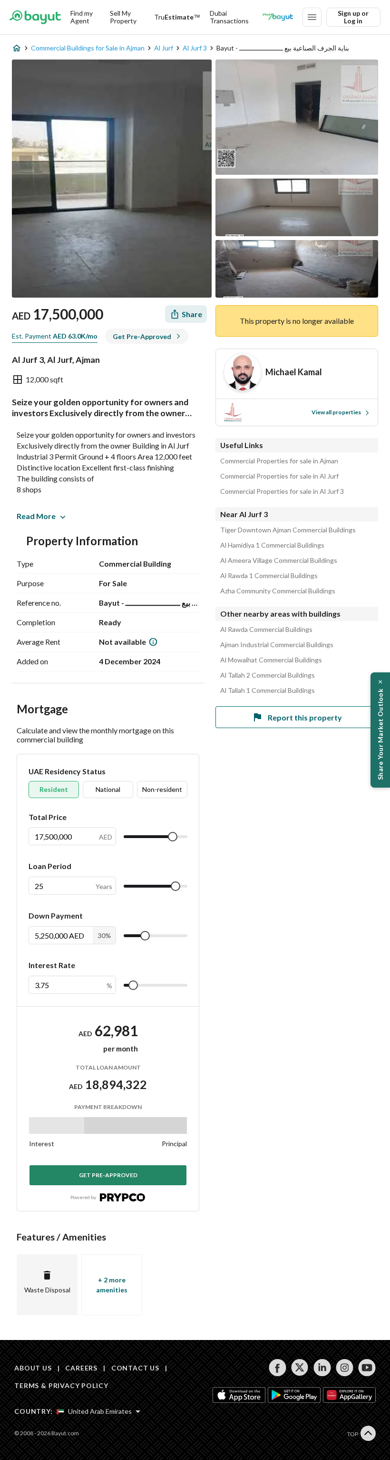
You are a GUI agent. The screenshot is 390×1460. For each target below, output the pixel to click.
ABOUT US (33, 1368)
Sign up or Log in (353, 17)
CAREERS (81, 1368)
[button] (380, 730)
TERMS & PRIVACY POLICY (61, 1385)
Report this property (305, 717)
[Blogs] (278, 17)
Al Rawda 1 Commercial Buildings (269, 576)
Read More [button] (36, 515)
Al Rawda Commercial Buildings (266, 629)
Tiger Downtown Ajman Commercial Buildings (288, 530)
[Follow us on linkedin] (322, 1367)
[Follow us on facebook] (277, 1367)
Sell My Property (123, 17)
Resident (53, 789)
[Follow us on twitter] (300, 1367)
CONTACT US (135, 1368)
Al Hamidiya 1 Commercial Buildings (272, 545)
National (108, 789)
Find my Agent (81, 17)
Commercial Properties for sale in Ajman (279, 461)
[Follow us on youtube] (367, 1367)
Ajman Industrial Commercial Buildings (276, 645)
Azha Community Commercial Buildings (277, 591)
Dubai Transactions (229, 17)
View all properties (336, 412)
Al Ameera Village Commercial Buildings (278, 560)
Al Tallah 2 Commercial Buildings (267, 675)
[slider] (172, 836)
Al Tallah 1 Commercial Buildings (267, 690)
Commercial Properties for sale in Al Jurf (279, 476)
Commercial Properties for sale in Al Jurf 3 (282, 491)
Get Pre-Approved (108, 1175)
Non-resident (162, 789)
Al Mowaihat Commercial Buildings (271, 660)
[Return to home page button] (35, 17)
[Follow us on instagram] (344, 1367)
